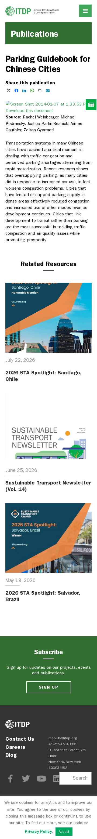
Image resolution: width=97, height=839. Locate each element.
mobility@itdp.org (62, 738)
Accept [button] (64, 832)
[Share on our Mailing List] (47, 90)
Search (80, 778)
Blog (11, 755)
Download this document (29, 110)
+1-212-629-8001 (62, 744)
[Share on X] (8, 90)
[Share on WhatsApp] (32, 90)
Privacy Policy (38, 831)
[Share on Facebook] (16, 90)
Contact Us (19, 739)
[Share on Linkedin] (24, 90)
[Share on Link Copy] (40, 90)
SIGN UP (48, 687)
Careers (15, 747)
